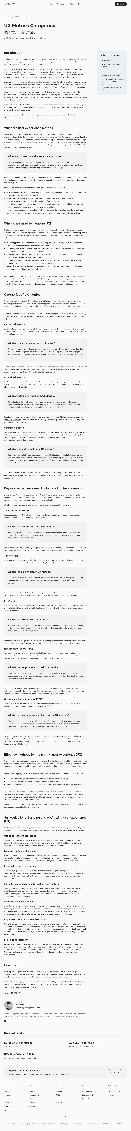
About (32, 1091)
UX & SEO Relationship (81, 1043)
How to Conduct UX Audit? (19, 1054)
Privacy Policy (77, 1124)
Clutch (6, 1110)
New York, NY (87, 1099)
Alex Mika (12, 33)
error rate (79, 605)
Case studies (35, 1095)
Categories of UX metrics (110, 76)
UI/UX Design (9, 38)
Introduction (106, 61)
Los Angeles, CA (88, 1095)
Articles (59, 1099)
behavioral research (42, 328)
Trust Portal (119, 1124)
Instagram (8, 1095)
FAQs (58, 1095)
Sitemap (64, 1124)
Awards (33, 1106)
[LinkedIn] (5, 1021)
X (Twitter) (8, 1106)
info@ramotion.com (49, 1124)
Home (6, 17)
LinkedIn (7, 1091)
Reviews (59, 1091)
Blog (11, 17)
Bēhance (7, 1099)
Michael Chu (30, 33)
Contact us (112, 1095)
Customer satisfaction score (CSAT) (18, 703)
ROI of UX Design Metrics (18, 1043)
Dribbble (7, 1103)
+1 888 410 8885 (114, 1091)
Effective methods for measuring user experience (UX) (111, 87)
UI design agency (51, 92)
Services (33, 1103)
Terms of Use (91, 1124)
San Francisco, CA (89, 1091)
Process (33, 1099)
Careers (59, 1103)
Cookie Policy (106, 1124)
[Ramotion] (25, 4)
